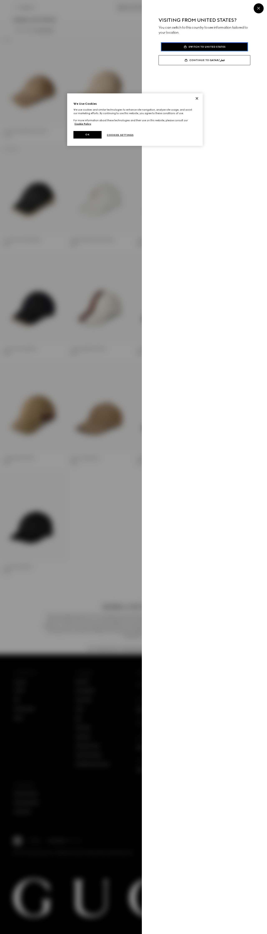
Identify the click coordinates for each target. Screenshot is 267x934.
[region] (135, 119)
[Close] (259, 8)
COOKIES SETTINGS (120, 135)
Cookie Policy (82, 123)
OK (87, 134)
